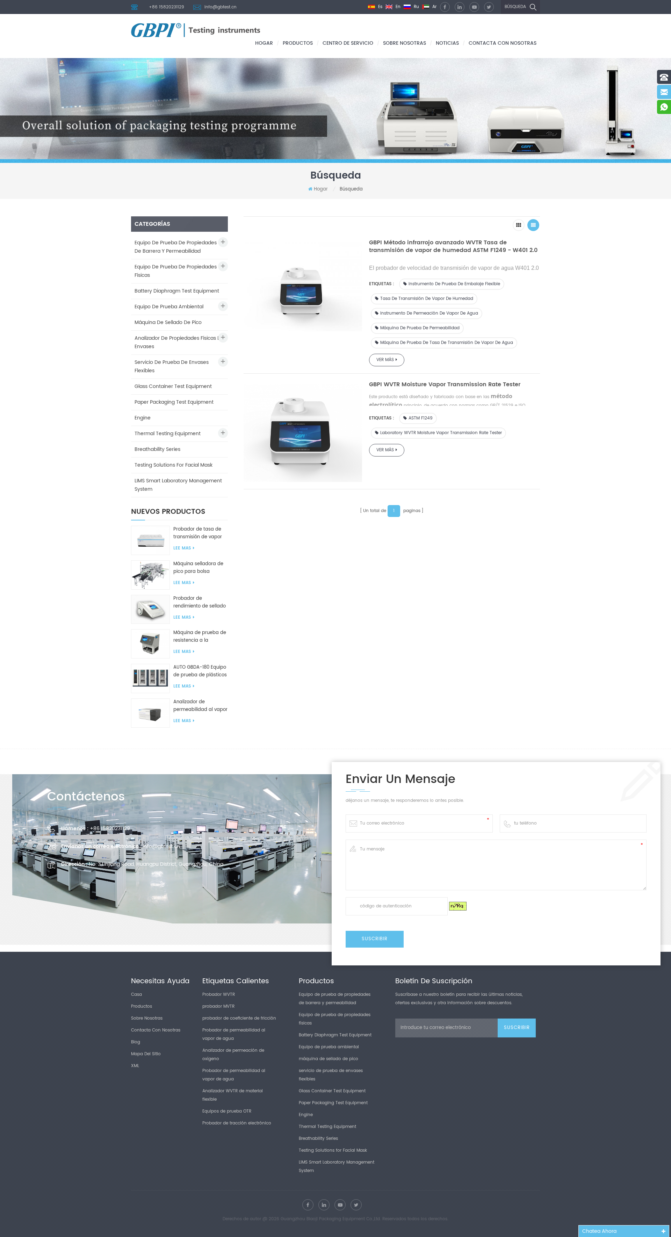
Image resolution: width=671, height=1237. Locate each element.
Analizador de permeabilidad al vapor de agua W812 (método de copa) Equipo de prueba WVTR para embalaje (200, 706)
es (379, 6)
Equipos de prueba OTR (226, 1111)
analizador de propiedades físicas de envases (179, 342)
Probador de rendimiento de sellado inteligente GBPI (199, 602)
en (397, 6)
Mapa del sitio (146, 1054)
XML (135, 1066)
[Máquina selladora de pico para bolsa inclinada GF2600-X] (150, 574)
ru (415, 6)
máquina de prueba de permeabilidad (420, 328)
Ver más (385, 360)
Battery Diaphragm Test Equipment (177, 291)
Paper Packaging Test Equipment (174, 402)
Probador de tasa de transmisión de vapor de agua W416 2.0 (197, 533)
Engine (143, 418)
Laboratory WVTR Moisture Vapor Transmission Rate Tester (441, 433)
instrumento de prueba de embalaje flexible (454, 284)
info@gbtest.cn (220, 7)
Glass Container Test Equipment (173, 386)
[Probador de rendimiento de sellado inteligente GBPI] (150, 609)
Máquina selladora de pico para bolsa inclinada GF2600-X (198, 568)
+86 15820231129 (166, 7)
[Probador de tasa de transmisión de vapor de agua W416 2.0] (150, 540)
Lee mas (182, 548)
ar (433, 6)
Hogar (264, 43)
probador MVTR (218, 1006)
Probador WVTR (218, 994)
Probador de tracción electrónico (236, 1123)
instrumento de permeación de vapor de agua (429, 313)
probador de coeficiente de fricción (239, 1018)
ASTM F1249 (421, 418)
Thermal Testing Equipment (168, 434)
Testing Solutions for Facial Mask (173, 465)
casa (136, 994)
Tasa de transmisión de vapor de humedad (426, 298)
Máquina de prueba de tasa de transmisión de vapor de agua (446, 342)
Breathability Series (157, 449)
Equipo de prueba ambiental (169, 307)
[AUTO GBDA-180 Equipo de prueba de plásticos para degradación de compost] (150, 678)
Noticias (447, 43)
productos (298, 43)
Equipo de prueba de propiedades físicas (176, 271)
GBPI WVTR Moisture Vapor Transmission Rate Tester (444, 384)
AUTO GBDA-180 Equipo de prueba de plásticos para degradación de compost (200, 671)
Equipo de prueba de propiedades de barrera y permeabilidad (176, 247)
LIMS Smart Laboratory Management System (178, 485)
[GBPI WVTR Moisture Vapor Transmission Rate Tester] (303, 431)
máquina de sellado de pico (168, 322)
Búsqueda (515, 6)
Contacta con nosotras (502, 43)
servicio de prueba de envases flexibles (172, 366)
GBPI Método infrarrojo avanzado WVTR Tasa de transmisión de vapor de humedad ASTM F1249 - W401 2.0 (453, 246)
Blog (135, 1042)
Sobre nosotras (404, 43)
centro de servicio (348, 43)
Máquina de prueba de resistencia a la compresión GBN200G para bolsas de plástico (200, 637)
